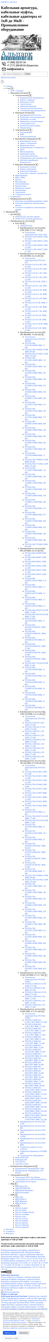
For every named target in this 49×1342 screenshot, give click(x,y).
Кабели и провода (27, 100)
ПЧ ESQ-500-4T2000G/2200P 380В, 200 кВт (35, 379)
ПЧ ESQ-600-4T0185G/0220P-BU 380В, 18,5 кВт (35, 627)
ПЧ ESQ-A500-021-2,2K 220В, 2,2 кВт (34, 736)
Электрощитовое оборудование (33, 110)
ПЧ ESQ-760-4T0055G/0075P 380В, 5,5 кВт (35, 812)
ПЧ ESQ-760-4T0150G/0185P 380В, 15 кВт (35, 827)
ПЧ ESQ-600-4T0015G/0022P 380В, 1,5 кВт (35, 587)
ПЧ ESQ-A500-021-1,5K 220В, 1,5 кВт (34, 732)
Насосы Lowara (21, 1219)
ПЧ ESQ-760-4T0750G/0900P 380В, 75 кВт (35, 871)
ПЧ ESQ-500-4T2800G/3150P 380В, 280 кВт (35, 398)
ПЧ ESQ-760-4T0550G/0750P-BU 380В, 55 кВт (35, 865)
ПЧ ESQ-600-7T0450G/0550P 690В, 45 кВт (35, 701)
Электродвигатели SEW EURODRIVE (31, 1179)
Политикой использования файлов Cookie (21, 1319)
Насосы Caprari (21, 1208)
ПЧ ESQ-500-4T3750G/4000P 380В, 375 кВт (35, 417)
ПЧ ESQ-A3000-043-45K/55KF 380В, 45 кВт (34, 1072)
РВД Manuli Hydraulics (24, 1190)
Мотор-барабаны (27, 152)
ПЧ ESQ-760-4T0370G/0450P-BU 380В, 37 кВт (35, 852)
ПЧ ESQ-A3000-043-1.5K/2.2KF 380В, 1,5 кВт (35, 1025)
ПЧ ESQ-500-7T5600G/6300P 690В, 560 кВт (35, 540)
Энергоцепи (20, 192)
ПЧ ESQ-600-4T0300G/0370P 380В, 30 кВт (35, 640)
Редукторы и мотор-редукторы (32, 117)
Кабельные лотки (27, 102)
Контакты (10, 1233)
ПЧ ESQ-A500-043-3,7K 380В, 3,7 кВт (34, 753)
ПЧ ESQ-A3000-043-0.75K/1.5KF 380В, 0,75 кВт (36, 1021)
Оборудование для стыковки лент (33, 158)
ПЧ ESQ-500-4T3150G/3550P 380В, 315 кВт (35, 404)
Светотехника (25, 104)
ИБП (22, 134)
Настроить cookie (11, 1338)
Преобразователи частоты (30, 115)
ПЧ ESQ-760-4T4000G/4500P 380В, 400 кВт (35, 943)
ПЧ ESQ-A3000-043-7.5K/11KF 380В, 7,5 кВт (35, 1042)
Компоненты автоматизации (31, 121)
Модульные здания (23, 188)
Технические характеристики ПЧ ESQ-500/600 (35, 339)
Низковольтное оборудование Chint (29, 1169)
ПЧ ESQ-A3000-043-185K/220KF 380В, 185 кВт (36, 1101)
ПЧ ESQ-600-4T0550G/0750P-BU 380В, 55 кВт (35, 659)
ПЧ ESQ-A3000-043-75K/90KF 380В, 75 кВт (34, 1080)
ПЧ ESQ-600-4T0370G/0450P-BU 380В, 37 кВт (35, 646)
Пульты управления (28, 169)
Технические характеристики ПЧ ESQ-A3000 (35, 1016)
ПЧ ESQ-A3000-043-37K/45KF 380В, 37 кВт (34, 1068)
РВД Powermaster (22, 1193)
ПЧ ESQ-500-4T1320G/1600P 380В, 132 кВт (35, 360)
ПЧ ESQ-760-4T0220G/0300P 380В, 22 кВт (35, 839)
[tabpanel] (24, 1238)
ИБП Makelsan (21, 1201)
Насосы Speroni (21, 1223)
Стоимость (10, 1231)
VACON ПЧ (20, 1162)
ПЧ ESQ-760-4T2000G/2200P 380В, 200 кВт (35, 905)
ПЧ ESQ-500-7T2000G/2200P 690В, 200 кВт (35, 483)
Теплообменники (22, 184)
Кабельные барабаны (28, 171)
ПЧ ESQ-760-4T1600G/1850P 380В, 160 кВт (35, 892)
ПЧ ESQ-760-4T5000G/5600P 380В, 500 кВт (35, 956)
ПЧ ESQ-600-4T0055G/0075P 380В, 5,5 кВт (35, 606)
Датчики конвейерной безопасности (29, 161)
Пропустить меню (8, 78)
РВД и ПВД (20, 177)
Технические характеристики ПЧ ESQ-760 (35, 767)
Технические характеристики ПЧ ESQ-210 (35, 260)
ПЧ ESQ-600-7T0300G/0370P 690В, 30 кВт (35, 688)
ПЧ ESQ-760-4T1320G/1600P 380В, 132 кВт (35, 886)
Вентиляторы (20, 182)
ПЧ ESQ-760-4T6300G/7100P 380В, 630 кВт (35, 968)
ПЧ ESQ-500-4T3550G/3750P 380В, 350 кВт (35, 411)
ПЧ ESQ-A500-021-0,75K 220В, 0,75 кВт (35, 728)
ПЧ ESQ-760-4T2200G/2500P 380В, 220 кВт (35, 911)
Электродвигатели (27, 124)
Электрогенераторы (28, 137)
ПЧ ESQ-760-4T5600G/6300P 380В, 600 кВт (35, 962)
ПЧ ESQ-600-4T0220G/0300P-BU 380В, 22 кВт (35, 633)
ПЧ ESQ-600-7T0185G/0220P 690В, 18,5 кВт (35, 676)
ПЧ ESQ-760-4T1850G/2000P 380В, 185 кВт (35, 899)
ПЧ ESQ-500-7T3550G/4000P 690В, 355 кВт (35, 515)
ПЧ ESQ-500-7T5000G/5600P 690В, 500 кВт (35, 534)
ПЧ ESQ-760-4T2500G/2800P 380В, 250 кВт (35, 918)
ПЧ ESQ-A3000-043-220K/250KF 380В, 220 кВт (36, 1106)
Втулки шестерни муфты (30, 126)
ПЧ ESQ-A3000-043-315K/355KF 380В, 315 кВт (36, 1118)
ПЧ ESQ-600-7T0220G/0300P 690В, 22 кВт (35, 682)
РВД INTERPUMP (22, 1188)
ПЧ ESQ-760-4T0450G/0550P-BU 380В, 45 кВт (35, 858)
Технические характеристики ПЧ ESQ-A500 (35, 718)
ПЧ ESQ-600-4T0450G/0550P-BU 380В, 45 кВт (35, 652)
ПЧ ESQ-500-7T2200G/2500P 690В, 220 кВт (35, 489)
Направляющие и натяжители (32, 147)
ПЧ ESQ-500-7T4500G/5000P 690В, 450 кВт (35, 527)
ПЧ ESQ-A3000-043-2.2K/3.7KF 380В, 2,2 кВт (35, 1030)
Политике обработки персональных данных (18, 1328)
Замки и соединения (28, 143)
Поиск (28, 74)
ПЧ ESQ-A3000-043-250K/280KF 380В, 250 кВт (36, 1110)
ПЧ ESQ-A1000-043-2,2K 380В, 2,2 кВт (35, 1002)
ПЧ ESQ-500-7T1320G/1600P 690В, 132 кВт (35, 470)
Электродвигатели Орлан (25, 1182)
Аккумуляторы (26, 132)
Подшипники (25, 128)
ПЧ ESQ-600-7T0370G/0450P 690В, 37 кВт (35, 695)
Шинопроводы (21, 175)
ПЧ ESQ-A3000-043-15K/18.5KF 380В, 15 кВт (35, 1051)
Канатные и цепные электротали (33, 173)
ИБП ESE (19, 1197)
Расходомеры (20, 190)
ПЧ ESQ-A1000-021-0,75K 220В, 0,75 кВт (35, 985)
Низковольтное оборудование (32, 98)
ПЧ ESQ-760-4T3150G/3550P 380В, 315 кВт (35, 930)
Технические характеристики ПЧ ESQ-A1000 (35, 979)
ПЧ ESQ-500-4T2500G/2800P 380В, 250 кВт (35, 392)
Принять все (9, 1333)
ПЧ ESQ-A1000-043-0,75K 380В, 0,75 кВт (35, 993)
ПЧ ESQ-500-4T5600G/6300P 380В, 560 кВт (35, 443)
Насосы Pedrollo (21, 1221)
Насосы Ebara (20, 1210)
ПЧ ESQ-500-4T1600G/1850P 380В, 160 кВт (35, 366)
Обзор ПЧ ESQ (26, 226)
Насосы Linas (20, 1216)
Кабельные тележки (28, 167)
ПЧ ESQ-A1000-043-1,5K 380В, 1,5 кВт (35, 997)
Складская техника (23, 194)
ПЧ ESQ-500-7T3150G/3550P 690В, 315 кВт (35, 508)
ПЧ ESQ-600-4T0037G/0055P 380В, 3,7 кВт (35, 600)
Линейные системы (28, 119)
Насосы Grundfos (22, 1214)
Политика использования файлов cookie (31, 201)
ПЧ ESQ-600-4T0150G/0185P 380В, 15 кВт (35, 621)
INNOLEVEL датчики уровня (27, 217)
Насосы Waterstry (22, 1225)
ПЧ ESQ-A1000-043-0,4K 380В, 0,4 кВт (35, 989)
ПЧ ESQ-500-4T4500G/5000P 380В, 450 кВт (35, 430)
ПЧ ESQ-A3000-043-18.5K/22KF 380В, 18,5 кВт (36, 1055)
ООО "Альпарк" (17, 91)
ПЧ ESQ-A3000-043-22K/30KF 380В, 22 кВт (34, 1059)
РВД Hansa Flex (21, 1186)
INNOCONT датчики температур (28, 219)
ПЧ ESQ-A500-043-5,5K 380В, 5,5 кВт (34, 758)
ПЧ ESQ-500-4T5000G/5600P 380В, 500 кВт (35, 436)
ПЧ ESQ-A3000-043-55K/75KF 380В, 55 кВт (34, 1076)
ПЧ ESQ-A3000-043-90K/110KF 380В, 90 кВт (35, 1085)
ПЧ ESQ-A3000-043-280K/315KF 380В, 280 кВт (36, 1114)
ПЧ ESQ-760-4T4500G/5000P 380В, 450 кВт (35, 949)
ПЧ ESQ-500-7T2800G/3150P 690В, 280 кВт (35, 502)
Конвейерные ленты (28, 141)
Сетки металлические (29, 156)
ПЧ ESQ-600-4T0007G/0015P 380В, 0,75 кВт (35, 580)
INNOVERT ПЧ (21, 1158)
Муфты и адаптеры (9, 1294)
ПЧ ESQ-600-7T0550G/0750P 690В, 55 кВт (35, 707)
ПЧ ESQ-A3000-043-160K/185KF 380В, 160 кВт (36, 1097)
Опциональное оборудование (32, 1155)
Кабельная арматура (28, 106)
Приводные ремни (27, 154)
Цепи (22, 150)
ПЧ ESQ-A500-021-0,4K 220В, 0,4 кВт (34, 724)
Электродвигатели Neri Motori (27, 1177)
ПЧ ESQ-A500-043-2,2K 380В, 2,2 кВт (34, 749)
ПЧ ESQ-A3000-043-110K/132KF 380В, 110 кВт (36, 1089)
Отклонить (24, 1333)
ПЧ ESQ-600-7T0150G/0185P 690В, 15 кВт (35, 669)
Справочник (15, 197)
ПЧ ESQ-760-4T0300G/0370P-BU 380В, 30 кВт (35, 846)
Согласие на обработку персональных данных (21, 1321)
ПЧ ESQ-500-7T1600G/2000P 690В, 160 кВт (35, 476)
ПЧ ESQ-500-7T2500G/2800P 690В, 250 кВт (35, 495)
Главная (9, 86)
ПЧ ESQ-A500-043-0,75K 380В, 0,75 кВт (35, 741)
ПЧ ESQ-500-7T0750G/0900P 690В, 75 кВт (35, 455)
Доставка (9, 1229)
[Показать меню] (2, 80)
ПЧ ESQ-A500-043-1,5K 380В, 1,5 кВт (34, 745)
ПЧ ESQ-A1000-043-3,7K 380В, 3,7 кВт (35, 1006)
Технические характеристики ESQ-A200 (36, 233)
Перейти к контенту (9, 2)
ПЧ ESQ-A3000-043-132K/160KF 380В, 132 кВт (36, 1093)
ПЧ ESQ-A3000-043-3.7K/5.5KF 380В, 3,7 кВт (35, 1034)
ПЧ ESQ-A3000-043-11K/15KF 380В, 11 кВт (34, 1046)
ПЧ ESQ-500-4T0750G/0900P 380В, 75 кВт (35, 345)
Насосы (18, 180)
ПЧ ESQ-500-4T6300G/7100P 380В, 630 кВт (35, 449)
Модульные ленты (27, 145)
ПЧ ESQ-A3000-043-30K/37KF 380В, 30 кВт (34, 1063)
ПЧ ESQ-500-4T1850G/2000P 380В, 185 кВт (35, 373)
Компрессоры (20, 186)
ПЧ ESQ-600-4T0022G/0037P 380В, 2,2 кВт (35, 593)
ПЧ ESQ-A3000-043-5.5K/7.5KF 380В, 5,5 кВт (35, 1038)
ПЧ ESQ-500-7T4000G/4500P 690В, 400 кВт (35, 521)
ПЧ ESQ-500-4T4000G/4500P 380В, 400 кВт (35, 424)
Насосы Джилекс (22, 1227)
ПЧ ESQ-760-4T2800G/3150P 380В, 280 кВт (35, 924)
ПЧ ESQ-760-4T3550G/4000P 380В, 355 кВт (35, 937)
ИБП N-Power (21, 1203)
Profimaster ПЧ (21, 1160)
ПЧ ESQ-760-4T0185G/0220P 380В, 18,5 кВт (35, 833)
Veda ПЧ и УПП (21, 1164)
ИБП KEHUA (21, 1199)
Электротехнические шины (31, 108)
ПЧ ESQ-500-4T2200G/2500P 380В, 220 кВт (35, 385)
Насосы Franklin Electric (24, 1212)
